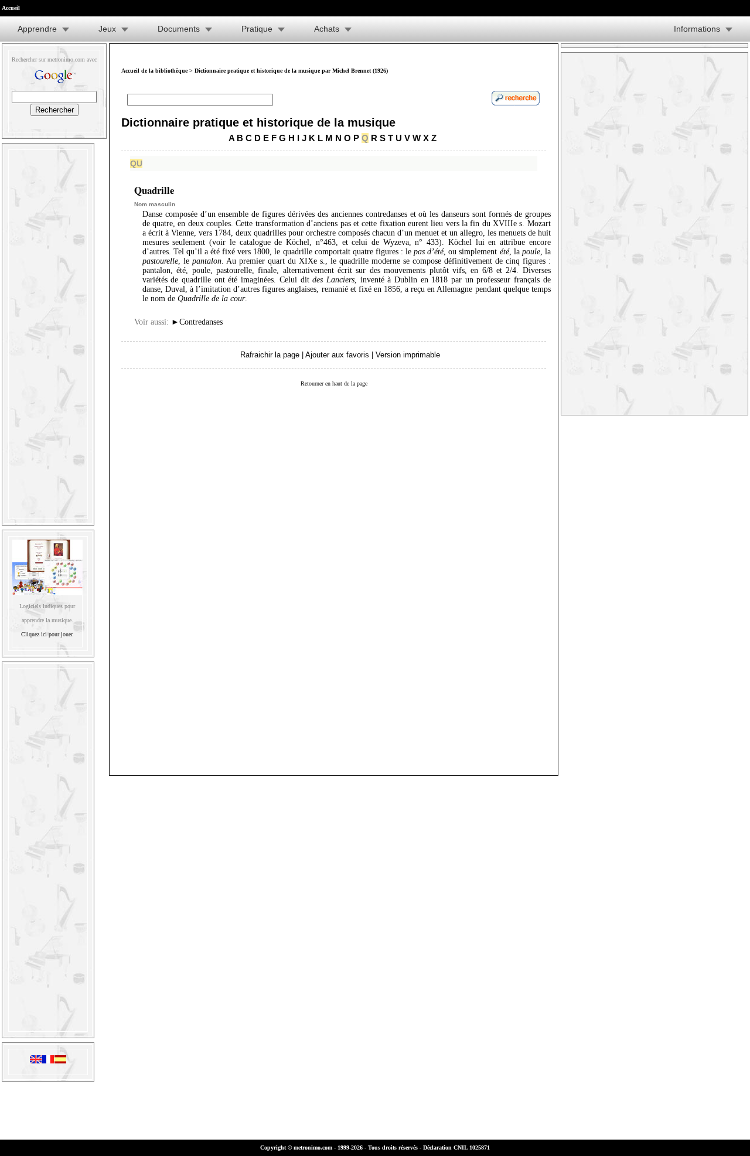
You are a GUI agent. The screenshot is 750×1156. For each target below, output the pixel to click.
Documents (179, 28)
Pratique (256, 28)
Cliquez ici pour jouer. (47, 634)
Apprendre (37, 28)
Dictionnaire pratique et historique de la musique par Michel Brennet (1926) (291, 70)
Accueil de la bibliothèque (154, 70)
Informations (697, 28)
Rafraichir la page (269, 354)
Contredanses (197, 322)
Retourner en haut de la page (334, 383)
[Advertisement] (48, 331)
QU (136, 163)
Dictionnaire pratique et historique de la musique (258, 122)
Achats (326, 28)
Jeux (107, 28)
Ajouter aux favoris (337, 354)
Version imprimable (408, 354)
